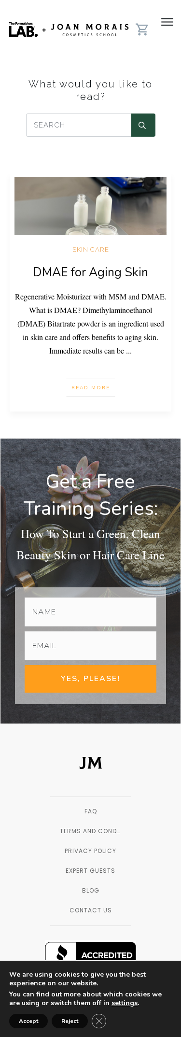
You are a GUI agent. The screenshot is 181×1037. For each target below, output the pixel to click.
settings (124, 1003)
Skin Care (90, 249)
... (129, 350)
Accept (28, 1021)
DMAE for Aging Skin (90, 272)
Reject (69, 1021)
